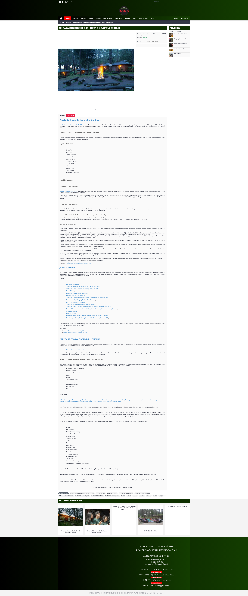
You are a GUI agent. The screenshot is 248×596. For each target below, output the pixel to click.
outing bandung (143, 400)
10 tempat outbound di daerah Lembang (77, 350)
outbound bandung (76, 400)
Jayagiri (135, 495)
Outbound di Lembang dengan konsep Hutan (78, 263)
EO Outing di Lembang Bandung (177, 506)
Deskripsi (62, 115)
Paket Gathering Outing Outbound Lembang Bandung (176, 31)
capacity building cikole (99, 401)
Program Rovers (70, 500)
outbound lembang (65, 400)
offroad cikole (105, 400)
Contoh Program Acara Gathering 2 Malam (75, 332)
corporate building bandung (117, 400)
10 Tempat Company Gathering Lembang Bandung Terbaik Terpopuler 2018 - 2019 (89, 297)
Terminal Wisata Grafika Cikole (68, 191)
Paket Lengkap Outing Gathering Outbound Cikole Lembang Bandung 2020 (87, 318)
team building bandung (71, 401)
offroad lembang (86, 400)
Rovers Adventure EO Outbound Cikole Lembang (97, 531)
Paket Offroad (177, 53)
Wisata (155, 495)
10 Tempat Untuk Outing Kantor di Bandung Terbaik (80, 304)
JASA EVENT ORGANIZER (68, 268)
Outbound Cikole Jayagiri (82, 495)
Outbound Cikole (100, 493)
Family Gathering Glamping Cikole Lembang (181, 49)
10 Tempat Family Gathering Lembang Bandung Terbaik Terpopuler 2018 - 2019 (88, 306)
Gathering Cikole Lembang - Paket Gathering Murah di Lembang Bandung (87, 315)
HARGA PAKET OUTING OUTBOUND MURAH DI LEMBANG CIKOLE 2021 (181, 34)
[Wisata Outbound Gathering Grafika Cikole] (96, 70)
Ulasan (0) (71, 115)
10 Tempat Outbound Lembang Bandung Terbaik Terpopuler (82, 286)
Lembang (141, 495)
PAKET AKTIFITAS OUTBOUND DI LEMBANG (80, 339)
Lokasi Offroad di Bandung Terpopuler (76, 293)
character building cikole (85, 401)
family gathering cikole (131, 400)
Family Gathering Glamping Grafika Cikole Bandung (80, 300)
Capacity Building (71, 313)
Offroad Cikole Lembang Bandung (75, 295)
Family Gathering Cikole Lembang (75, 302)
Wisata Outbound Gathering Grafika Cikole (80, 120)
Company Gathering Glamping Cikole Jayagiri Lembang (181, 39)
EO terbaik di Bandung (72, 284)
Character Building (71, 311)
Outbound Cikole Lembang (142, 493)
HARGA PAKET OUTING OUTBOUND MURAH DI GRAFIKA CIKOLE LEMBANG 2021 (124, 507)
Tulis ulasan (155, 41)
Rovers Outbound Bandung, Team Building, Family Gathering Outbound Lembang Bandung (91, 309)
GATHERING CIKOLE (150, 531)
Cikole (123, 495)
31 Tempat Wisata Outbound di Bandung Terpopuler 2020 (82, 288)
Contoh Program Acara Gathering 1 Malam (75, 331)
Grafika (129, 495)
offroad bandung (95, 400)
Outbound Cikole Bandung (66, 495)
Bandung (148, 495)
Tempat (161, 495)
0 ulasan (148, 41)
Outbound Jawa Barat (97, 495)
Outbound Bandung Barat (112, 495)
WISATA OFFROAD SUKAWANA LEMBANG (181, 44)
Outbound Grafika (112, 493)
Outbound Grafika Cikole (126, 493)
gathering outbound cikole (114, 401)
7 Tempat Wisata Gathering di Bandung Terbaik (70, 531)
